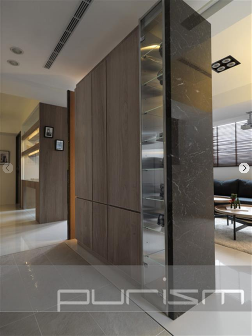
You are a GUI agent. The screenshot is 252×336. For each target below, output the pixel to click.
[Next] (244, 168)
